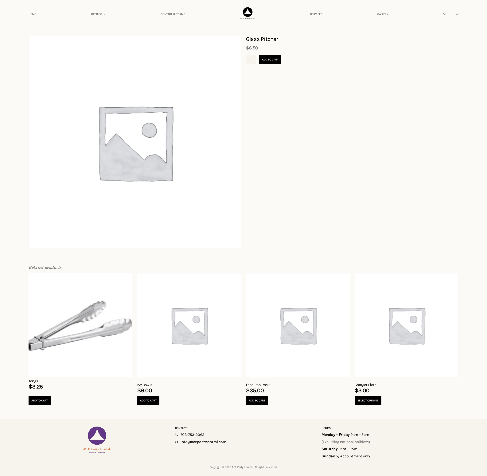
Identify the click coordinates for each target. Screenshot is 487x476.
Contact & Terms (173, 14)
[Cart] (457, 13)
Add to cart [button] (39, 400)
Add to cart (270, 59)
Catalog (96, 14)
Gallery (382, 14)
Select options (368, 400)
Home (32, 14)
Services (316, 14)
